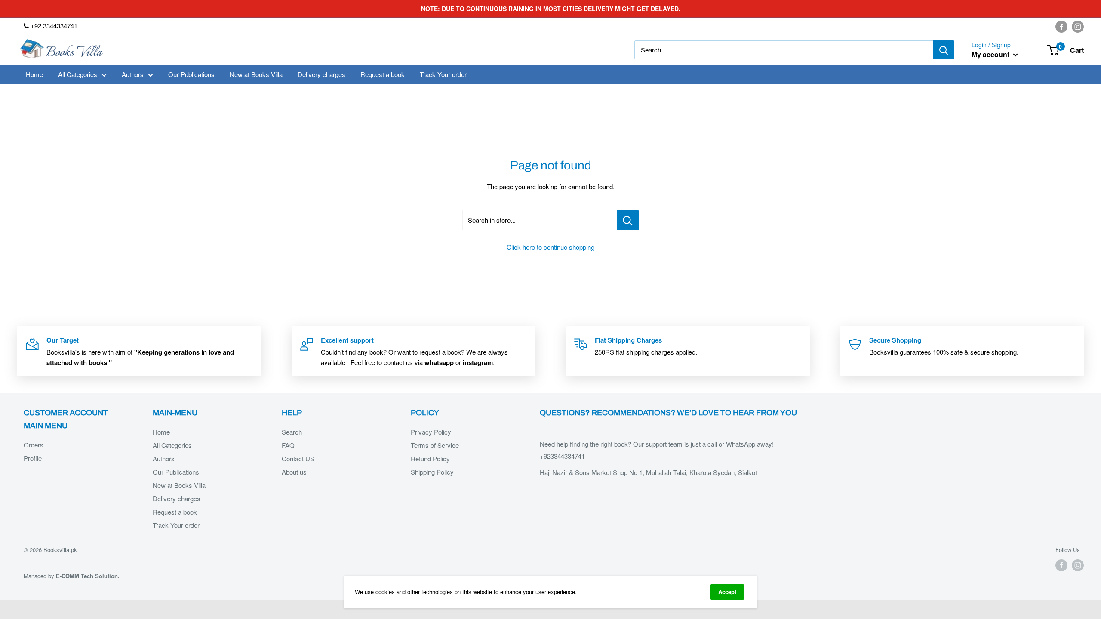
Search (292, 431)
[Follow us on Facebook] (1061, 26)
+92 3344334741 (53, 25)
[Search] (943, 49)
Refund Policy (430, 458)
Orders (33, 444)
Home (34, 74)
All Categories (77, 74)
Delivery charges (321, 74)
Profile (33, 458)
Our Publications (191, 74)
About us (294, 471)
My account (991, 54)
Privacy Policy (431, 431)
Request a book (382, 74)
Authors (133, 74)
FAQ (288, 445)
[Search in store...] (628, 220)
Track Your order (443, 74)
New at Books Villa (256, 74)
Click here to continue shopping (550, 246)
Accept (727, 592)
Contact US (298, 458)
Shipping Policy (432, 471)
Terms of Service (435, 445)
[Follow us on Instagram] (1078, 26)
